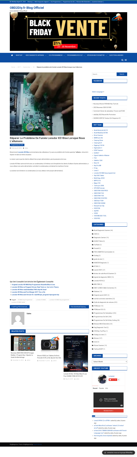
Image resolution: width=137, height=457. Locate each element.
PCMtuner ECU (98, 309)
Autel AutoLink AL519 (101, 130)
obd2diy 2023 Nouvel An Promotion (104, 114)
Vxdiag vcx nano (99, 334)
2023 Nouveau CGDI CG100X (102, 107)
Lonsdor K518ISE (41, 299)
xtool (95, 342)
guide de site (98, 259)
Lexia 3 (96, 170)
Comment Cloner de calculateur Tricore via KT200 (109, 111)
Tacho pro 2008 (99, 185)
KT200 (96, 266)
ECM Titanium (98, 150)
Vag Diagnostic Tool (100, 327)
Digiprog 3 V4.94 (99, 145)
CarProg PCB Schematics (20, 307)
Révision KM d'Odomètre (102, 324)
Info (106, 388)
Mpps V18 (97, 183)
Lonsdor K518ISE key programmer (59, 299)
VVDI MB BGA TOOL (100, 216)
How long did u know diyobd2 (103, 435)
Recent (95, 388)
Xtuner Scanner (99, 345)
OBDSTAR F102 (99, 193)
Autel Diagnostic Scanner (102, 230)
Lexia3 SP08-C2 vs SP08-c (102, 420)
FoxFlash (96, 245)
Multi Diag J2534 (99, 178)
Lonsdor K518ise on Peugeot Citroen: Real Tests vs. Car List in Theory (35, 287)
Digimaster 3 (98, 148)
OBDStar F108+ (99, 200)
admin (28, 360)
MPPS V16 (97, 180)
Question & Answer (97, 1)
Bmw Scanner (98, 135)
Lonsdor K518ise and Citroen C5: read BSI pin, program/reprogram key (35, 294)
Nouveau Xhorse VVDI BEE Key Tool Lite (105, 104)
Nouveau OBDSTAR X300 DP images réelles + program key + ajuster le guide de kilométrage (22, 355)
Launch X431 (98, 270)
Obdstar (96, 291)
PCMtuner (97, 306)
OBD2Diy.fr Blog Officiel (27, 8)
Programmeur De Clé (68, 1)
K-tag (95, 168)
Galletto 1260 (98, 160)
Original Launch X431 (100, 295)
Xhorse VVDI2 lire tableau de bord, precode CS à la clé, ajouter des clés (49, 357)
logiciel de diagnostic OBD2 (102, 277)
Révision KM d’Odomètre (83, 1)
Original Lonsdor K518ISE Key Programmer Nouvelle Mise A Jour (33, 284)
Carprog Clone (98, 140)
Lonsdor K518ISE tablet (18, 302)
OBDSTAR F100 (99, 195)
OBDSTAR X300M (99, 203)
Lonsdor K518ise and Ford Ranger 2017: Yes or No (28, 292)
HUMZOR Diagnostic (100, 263)
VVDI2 (96, 213)
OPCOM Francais (99, 188)
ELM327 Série (98, 241)
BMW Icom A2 (98, 138)
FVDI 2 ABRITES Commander (103, 252)
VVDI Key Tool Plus (100, 331)
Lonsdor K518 (98, 280)
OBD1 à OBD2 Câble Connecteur (104, 288)
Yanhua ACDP (98, 349)
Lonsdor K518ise (23, 152)
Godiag (96, 255)
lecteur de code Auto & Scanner (104, 273)
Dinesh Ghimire (37, 444)
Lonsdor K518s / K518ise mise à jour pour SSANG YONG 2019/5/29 (75, 375)
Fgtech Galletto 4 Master (101, 155)
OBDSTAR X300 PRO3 (101, 190)
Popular (101, 388)
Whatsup (29, 1)
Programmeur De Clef (17, 145)
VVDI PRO (97, 218)
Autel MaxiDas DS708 (101, 133)
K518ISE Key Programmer (25, 299)
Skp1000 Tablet (99, 175)
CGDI (95, 234)
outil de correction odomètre (103, 298)
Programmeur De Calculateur (103, 313)
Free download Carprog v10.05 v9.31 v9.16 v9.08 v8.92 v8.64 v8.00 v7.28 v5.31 (80, 307)
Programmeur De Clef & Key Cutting (105, 320)
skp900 (96, 211)
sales (26, 148)
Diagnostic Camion (100, 237)
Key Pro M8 (97, 165)
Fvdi (95, 158)
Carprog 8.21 (98, 143)
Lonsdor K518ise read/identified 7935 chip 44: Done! (29, 289)
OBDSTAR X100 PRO (100, 198)
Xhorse (96, 338)
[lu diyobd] (102, 379)
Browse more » (108, 410)
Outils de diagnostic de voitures (104, 302)
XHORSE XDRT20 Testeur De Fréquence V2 (107, 118)
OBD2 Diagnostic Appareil (41, 1)
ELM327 (96, 153)
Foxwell (96, 248)
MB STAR (97, 284)
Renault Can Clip (99, 206)
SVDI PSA (97, 208)
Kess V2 (96, 163)
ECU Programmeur (56, 1)
